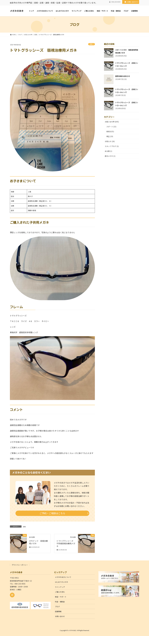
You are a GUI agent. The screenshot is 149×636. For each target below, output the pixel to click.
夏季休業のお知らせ (122, 76)
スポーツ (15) (111, 126)
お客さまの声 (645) (112, 122)
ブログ (57, 606)
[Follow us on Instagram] (12, 595)
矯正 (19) (109, 136)
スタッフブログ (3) (112, 146)
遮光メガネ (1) (110, 156)
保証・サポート (60, 597)
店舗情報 (58, 611)
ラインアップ (60, 587)
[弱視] (18, 542)
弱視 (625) (110, 131)
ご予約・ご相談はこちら (52, 513)
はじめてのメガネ (61, 582)
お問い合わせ (133, 2)
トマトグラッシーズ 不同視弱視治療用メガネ (65, 543)
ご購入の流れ (60, 592)
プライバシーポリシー (20, 565)
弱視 (91, 44)
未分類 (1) (108, 151)
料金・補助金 (60, 601)
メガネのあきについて (63, 577)
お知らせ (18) (110, 141)
